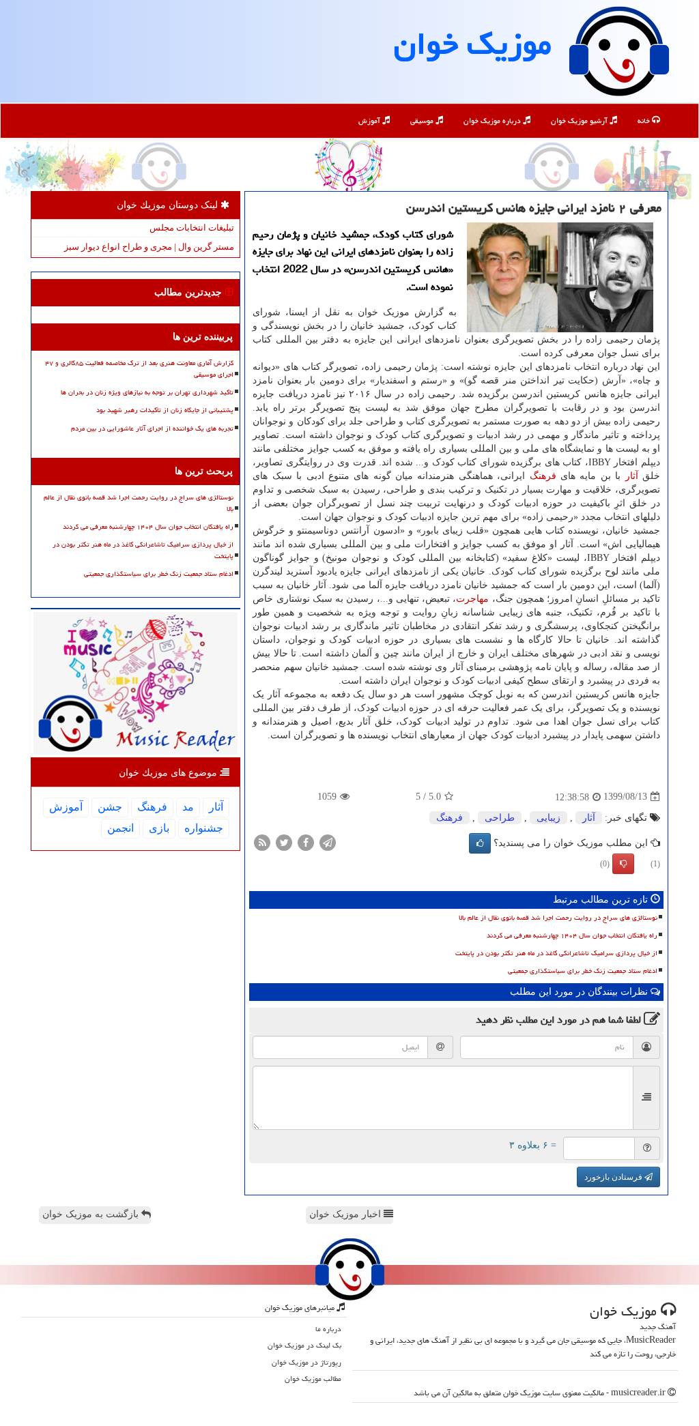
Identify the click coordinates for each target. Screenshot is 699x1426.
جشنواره (203, 828)
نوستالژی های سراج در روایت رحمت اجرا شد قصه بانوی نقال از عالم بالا (558, 918)
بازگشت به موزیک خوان (91, 1214)
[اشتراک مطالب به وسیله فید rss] (262, 841)
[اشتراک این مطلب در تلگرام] (327, 841)
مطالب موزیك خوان (313, 1378)
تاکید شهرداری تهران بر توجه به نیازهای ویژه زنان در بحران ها (147, 392)
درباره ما (328, 1329)
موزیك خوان (473, 43)
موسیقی (423, 120)
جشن (110, 807)
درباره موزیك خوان (493, 120)
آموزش (370, 120)
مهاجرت (472, 599)
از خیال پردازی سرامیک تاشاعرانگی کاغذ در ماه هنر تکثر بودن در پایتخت (556, 953)
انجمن (120, 828)
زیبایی (548, 818)
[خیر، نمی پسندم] (623, 864)
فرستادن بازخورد (614, 1177)
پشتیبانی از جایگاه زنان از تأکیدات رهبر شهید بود (164, 410)
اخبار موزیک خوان (346, 1214)
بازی (159, 828)
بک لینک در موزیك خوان (304, 1345)
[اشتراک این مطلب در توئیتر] (284, 841)
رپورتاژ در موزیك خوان (306, 1362)
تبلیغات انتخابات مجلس (191, 227)
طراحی (500, 818)
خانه (645, 120)
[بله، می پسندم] (480, 843)
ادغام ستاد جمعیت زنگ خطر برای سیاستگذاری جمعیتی (582, 971)
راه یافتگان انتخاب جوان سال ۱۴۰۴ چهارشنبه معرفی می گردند (572, 935)
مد (188, 807)
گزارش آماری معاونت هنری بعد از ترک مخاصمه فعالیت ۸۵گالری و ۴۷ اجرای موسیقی (139, 368)
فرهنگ (543, 476)
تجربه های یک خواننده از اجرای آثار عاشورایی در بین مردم (152, 428)
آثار (631, 476)
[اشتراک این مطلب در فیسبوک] (305, 841)
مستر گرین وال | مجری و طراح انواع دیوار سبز (149, 247)
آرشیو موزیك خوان (580, 120)
